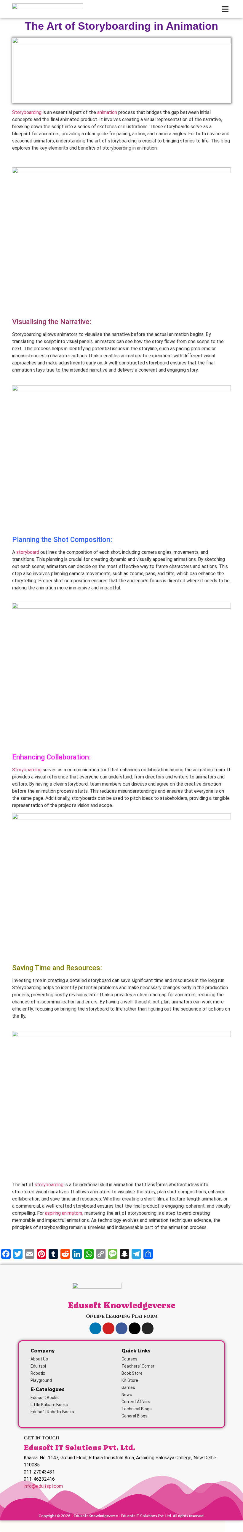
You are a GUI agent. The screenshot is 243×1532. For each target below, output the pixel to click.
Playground (41, 1380)
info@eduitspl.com (43, 1486)
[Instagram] (148, 1328)
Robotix (38, 1373)
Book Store (132, 1373)
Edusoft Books (45, 1397)
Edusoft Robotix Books (52, 1411)
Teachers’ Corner (138, 1366)
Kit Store (130, 1380)
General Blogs (135, 1416)
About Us (39, 1359)
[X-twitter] (134, 1328)
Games (128, 1387)
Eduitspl (38, 1366)
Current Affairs (136, 1401)
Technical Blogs (137, 1408)
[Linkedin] (95, 1328)
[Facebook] (121, 1328)
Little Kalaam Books (49, 1404)
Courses (130, 1359)
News (127, 1394)
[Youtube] (108, 1328)
